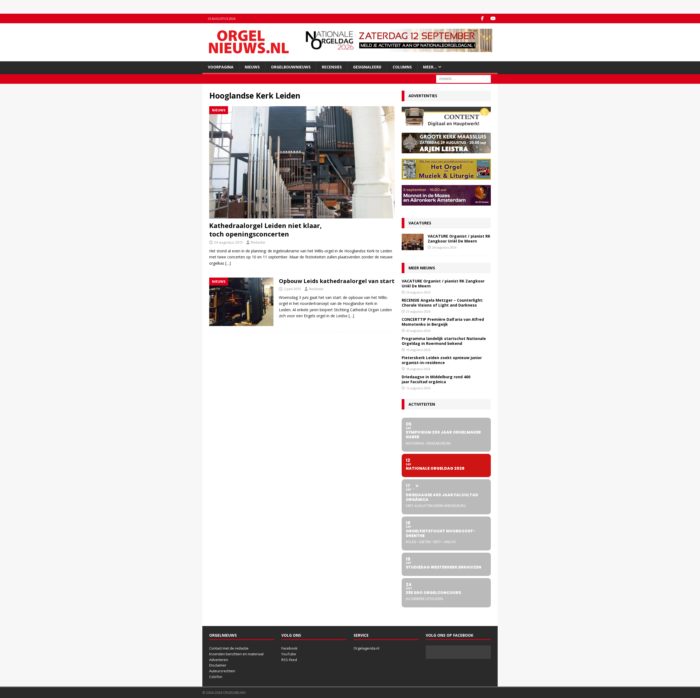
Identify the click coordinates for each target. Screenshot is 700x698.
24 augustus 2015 (228, 242)
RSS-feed (289, 659)
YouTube (288, 653)
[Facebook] (482, 18)
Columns (402, 67)
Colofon (215, 676)
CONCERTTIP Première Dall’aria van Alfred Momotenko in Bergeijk (443, 322)
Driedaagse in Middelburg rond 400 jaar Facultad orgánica (436, 379)
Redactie (258, 242)
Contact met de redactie (229, 648)
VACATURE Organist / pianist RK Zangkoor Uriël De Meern (459, 238)
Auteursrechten (222, 670)
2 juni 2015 (292, 288)
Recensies (332, 67)
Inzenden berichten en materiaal (236, 653)
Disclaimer (217, 665)
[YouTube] (493, 18)
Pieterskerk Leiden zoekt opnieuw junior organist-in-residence (442, 360)
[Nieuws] (241, 302)
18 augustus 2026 (418, 369)
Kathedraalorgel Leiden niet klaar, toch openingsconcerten (265, 229)
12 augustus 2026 (418, 388)
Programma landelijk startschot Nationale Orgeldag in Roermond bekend (444, 341)
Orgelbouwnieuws (291, 67)
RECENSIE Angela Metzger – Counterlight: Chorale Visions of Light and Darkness (442, 303)
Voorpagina (221, 67)
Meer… (430, 67)
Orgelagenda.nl (366, 648)
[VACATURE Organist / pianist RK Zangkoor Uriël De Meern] (413, 242)
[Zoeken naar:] (463, 78)
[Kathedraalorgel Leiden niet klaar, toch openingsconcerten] (302, 162)
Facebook (289, 648)
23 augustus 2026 (418, 311)
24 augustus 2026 (444, 247)
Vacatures (420, 223)
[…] (228, 263)
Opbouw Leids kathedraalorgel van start (337, 281)
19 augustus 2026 (418, 350)
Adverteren (218, 659)
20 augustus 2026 (418, 330)
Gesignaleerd (367, 67)
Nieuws (252, 67)
